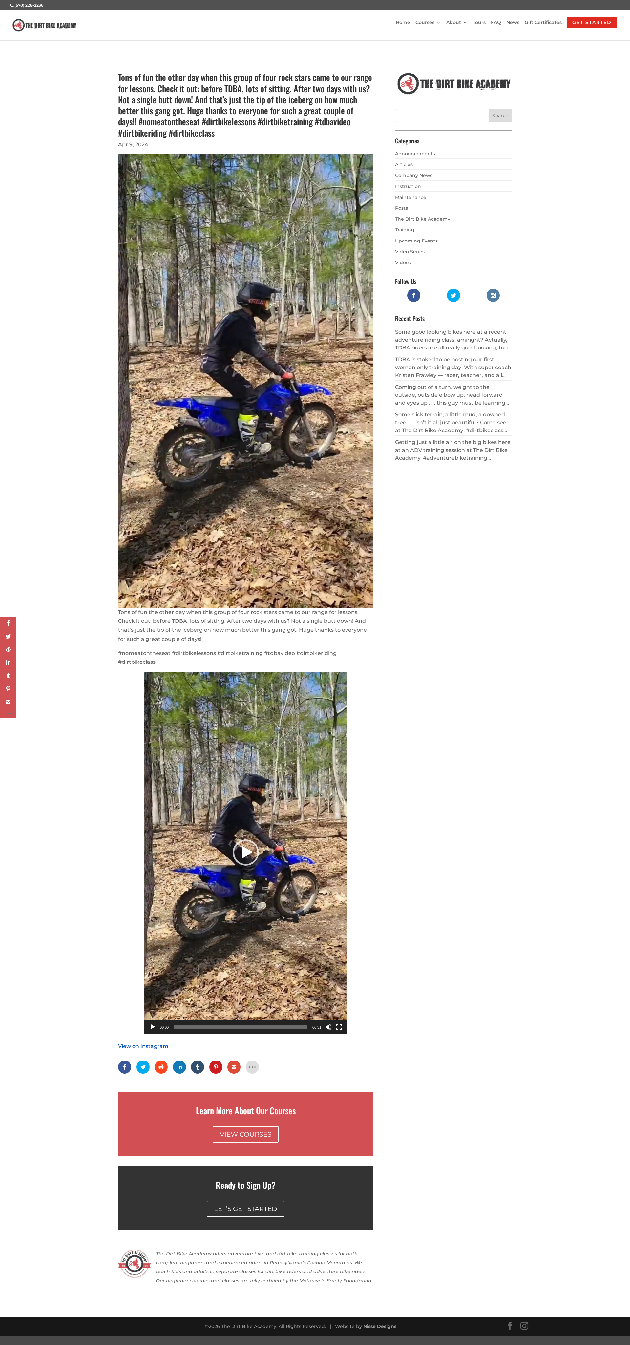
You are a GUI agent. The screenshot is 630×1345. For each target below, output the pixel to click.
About (453, 22)
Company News (413, 175)
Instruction (408, 186)
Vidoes (403, 262)
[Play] (152, 1027)
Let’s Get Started (245, 1209)
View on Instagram (143, 1046)
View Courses (245, 1134)
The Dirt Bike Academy (422, 219)
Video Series (410, 252)
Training (404, 230)
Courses (424, 22)
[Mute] (328, 1027)
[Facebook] (510, 1326)
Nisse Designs (379, 1326)
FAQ (496, 22)
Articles (404, 164)
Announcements (415, 154)
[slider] (240, 1027)
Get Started (592, 22)
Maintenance (410, 197)
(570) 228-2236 (29, 5)
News (512, 22)
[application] (245, 852)
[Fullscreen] (339, 1027)
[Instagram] (524, 1326)
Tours (479, 22)
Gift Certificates (543, 22)
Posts (401, 208)
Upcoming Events (416, 241)
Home (403, 22)
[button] (246, 852)
